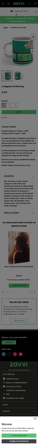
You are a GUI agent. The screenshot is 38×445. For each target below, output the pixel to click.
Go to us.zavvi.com (19, 435)
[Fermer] (35, 418)
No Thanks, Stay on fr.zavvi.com (19, 441)
